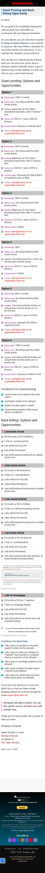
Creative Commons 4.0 (28, 802)
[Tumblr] (35, 839)
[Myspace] (27, 839)
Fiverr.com (32, 706)
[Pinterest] (31, 839)
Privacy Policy (10, 849)
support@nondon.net (14, 133)
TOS (19, 849)
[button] (41, 3)
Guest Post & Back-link (23, 852)
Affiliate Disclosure (30, 849)
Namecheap (22, 861)
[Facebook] (9, 839)
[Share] (2, 861)
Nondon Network (25, 857)
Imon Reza (32, 814)
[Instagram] (14, 839)
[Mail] (22, 839)
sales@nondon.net (20, 130)
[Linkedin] (18, 839)
